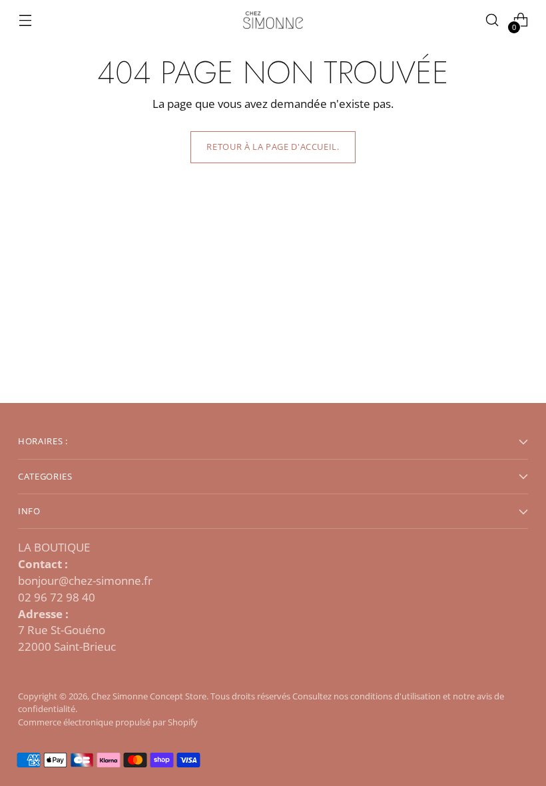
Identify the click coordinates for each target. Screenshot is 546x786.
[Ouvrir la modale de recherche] (492, 20)
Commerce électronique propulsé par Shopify (108, 722)
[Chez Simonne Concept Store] (273, 20)
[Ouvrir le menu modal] (25, 20)
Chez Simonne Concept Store (148, 696)
